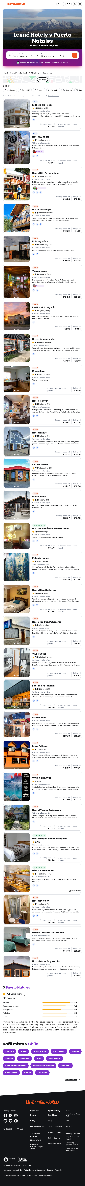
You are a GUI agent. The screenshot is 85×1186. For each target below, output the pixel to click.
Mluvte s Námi (35, 1140)
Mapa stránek (32, 1175)
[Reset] (31, 55)
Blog (50, 1121)
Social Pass (52, 1115)
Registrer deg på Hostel (72, 1138)
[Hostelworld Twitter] (10, 1115)
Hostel (35, 170)
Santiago (9, 1051)
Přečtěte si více (53, 96)
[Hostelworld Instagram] (16, 1115)
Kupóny (50, 1170)
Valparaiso (24, 1058)
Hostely (33, 1115)
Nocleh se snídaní (39, 525)
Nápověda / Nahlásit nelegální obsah (36, 1146)
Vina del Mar (59, 1051)
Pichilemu (65, 1065)
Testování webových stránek (14, 1175)
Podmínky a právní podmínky (35, 1170)
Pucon (24, 1051)
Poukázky (58, 1170)
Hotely (32, 1121)
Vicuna (27, 1073)
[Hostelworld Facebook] (5, 1115)
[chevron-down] (25, 995)
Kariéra (68, 1126)
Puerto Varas (11, 1073)
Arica (39, 1058)
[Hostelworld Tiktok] (16, 1121)
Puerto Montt (54, 1058)
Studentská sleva (54, 1144)
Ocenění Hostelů (54, 1132)
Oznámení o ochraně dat (13, 1170)
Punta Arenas (40, 1051)
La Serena (42, 1073)
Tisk (67, 1121)
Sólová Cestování (54, 1138)
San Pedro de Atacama (15, 1065)
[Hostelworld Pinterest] (10, 1121)
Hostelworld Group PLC (73, 1115)
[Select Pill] (75, 4)
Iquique (75, 1051)
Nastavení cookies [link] (45, 1175)
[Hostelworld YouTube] (5, 1121)
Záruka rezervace (55, 1126)
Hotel (35, 101)
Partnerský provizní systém (72, 1144)
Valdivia (9, 1058)
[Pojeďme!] (74, 55)
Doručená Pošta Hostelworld (72, 1149)
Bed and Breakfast (37, 1126)
